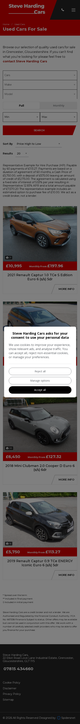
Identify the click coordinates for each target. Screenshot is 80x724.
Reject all (40, 371)
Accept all (40, 390)
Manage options (40, 380)
